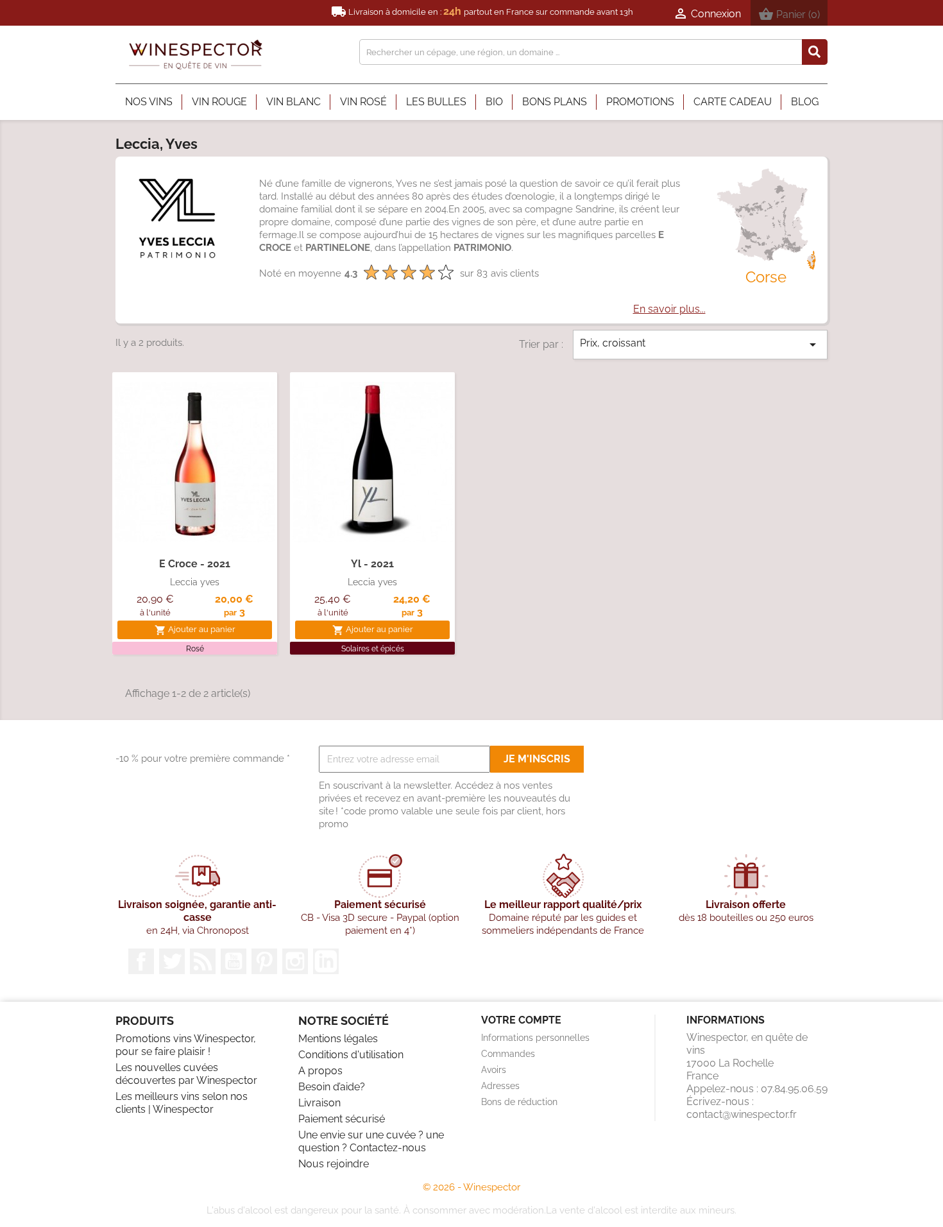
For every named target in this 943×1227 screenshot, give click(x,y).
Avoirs (493, 1070)
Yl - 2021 (372, 564)
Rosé (195, 648)
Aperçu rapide (195, 528)
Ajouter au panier (195, 630)
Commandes (508, 1054)
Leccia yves (194, 582)
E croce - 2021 (194, 564)
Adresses (500, 1086)
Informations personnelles (535, 1038)
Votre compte (521, 1020)
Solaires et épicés (372, 648)
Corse (765, 277)
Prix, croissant (700, 344)
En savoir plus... (669, 309)
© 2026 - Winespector (471, 1187)
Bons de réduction (519, 1102)
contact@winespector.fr (741, 1114)
